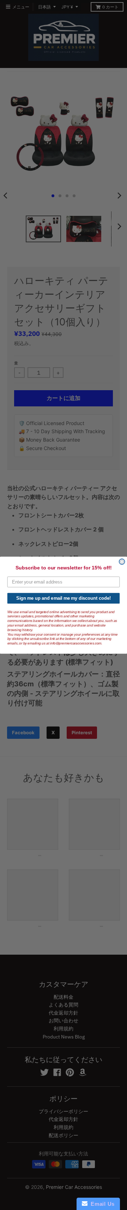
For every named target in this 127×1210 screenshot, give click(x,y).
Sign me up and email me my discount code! (63, 597)
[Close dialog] (122, 561)
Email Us (101, 1204)
